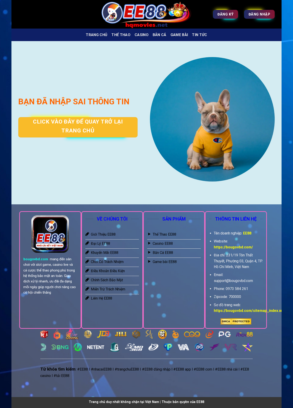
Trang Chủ (96, 35)
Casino (142, 35)
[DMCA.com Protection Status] (235, 321)
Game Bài (179, 35)
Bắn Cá (159, 35)
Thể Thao (120, 35)
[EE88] (146, 14)
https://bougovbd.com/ (233, 247)
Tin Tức (199, 35)
